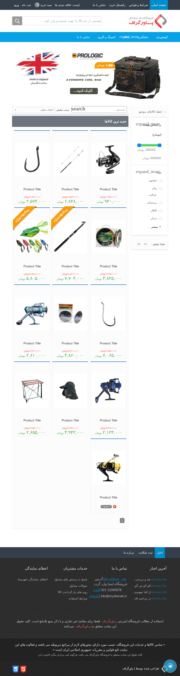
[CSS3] (15, 669)
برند (159, 172)
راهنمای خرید (117, 5)
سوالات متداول (78, 585)
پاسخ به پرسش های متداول (70, 579)
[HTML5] (23, 669)
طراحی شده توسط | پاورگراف (141, 668)
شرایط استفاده (78, 598)
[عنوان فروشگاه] (148, 21)
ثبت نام (26, 5)
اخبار (160, 552)
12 (145, 244)
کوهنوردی (162, 37)
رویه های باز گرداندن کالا (72, 592)
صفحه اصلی (158, 5)
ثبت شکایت (146, 552)
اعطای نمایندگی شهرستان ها (30, 579)
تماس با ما (99, 5)
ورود (16, 5)
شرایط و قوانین (138, 5)
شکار (126, 37)
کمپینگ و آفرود (106, 37)
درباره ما (129, 552)
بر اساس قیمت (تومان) (152, 129)
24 (138, 244)
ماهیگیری (142, 37)
